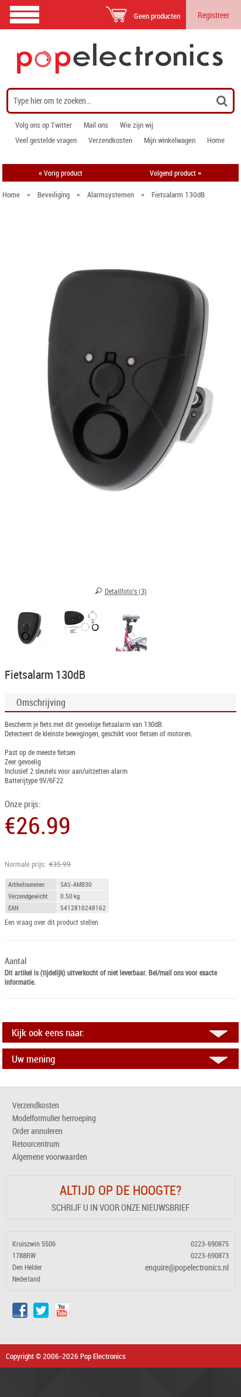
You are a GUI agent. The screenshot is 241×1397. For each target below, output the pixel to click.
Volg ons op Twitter (43, 124)
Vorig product (60, 172)
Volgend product (175, 172)
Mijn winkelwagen (169, 140)
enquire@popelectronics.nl (187, 1267)
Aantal (15, 960)
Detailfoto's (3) (126, 591)
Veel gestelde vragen (46, 140)
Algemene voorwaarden (49, 1156)
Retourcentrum (36, 1143)
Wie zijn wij (136, 124)
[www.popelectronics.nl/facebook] (19, 1314)
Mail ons (96, 124)
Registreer (213, 15)
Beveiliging (53, 194)
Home (216, 140)
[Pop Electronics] (120, 58)
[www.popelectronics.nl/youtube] (62, 1314)
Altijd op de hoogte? (120, 1189)
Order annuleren (37, 1130)
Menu (24, 14)
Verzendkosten (110, 140)
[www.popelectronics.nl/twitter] (41, 1314)
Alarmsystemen (110, 194)
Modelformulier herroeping (54, 1117)
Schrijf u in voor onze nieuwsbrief (120, 1207)
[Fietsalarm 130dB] (28, 629)
